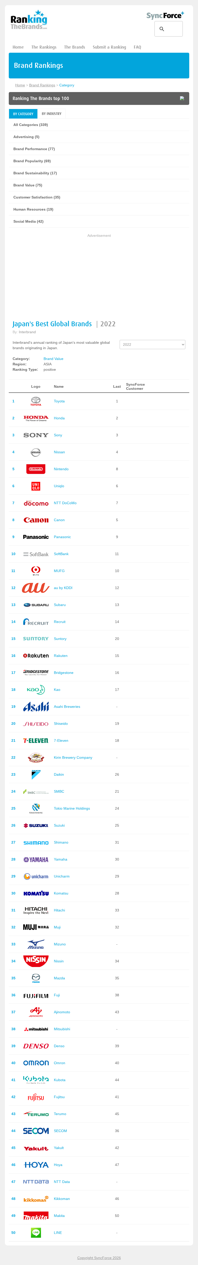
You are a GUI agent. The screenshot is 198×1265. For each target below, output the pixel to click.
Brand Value (53, 359)
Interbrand (27, 332)
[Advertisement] (99, 274)
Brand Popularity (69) (32, 161)
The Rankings (43, 47)
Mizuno (60, 944)
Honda (59, 418)
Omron (59, 1063)
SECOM (60, 1131)
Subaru (60, 605)
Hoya (58, 1165)
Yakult (59, 1148)
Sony (58, 435)
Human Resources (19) (33, 209)
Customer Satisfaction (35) (36, 197)
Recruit (59, 622)
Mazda (59, 978)
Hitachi (59, 910)
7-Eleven (61, 740)
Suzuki (59, 825)
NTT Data (62, 1182)
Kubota (59, 1080)
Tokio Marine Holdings (72, 808)
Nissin (59, 961)
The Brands (74, 47)
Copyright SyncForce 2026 (99, 1258)
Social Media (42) (28, 221)
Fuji (57, 995)
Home (18, 47)
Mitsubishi (62, 1029)
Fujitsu (59, 1097)
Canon (59, 520)
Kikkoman (62, 1199)
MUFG (59, 571)
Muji (57, 927)
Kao (57, 690)
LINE (58, 1233)
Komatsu (61, 893)
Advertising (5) (26, 137)
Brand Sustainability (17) (35, 173)
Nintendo (61, 469)
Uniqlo (59, 486)
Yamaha (60, 859)
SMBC (59, 791)
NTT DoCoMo (65, 503)
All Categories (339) (30, 125)
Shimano (61, 842)
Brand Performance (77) (34, 149)
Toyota (59, 401)
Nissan (59, 452)
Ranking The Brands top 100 (41, 98)
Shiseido (61, 723)
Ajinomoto (62, 1012)
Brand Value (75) (27, 185)
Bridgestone (63, 673)
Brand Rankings (42, 85)
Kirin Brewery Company (73, 757)
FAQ (137, 47)
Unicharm (62, 876)
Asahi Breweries (67, 706)
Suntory (60, 639)
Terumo (60, 1114)
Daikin (59, 774)
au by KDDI (63, 588)
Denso (59, 1046)
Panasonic (62, 537)
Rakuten (61, 656)
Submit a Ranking (109, 47)
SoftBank (61, 554)
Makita (59, 1216)
